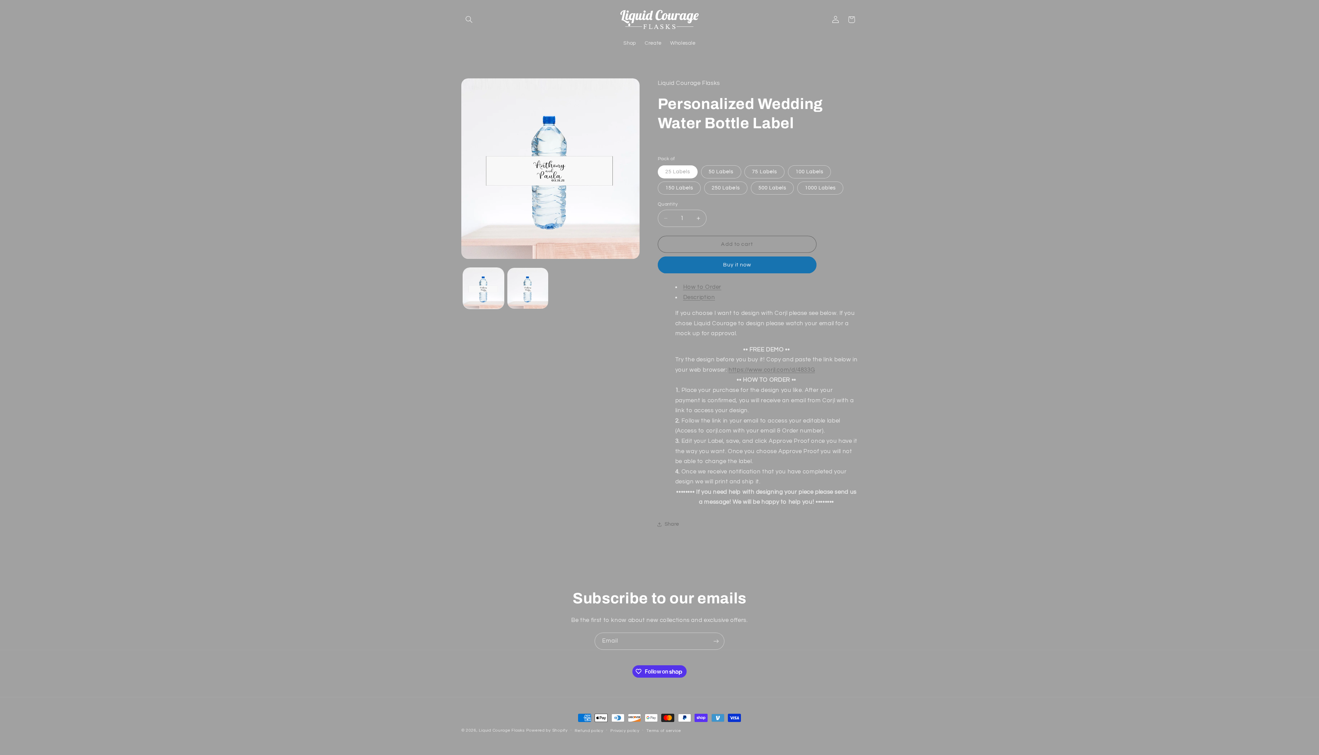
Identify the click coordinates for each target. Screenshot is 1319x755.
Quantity (668, 204)
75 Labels (764, 171)
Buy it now (737, 264)
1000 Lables (820, 187)
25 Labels (677, 171)
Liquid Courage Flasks (502, 730)
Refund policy (589, 731)
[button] (469, 20)
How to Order (702, 287)
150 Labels (679, 187)
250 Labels (726, 187)
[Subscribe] (716, 641)
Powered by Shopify (547, 730)
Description (699, 297)
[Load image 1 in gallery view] (483, 288)
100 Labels (810, 171)
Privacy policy (624, 731)
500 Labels (772, 187)
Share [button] (672, 524)
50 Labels (721, 171)
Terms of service (663, 731)
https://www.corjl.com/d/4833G (772, 370)
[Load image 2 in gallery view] (527, 288)
